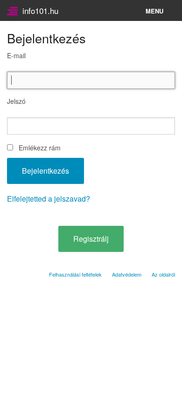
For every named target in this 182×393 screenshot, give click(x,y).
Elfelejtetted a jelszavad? (48, 198)
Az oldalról (163, 274)
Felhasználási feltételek (75, 274)
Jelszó (16, 101)
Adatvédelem (126, 274)
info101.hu (38, 10)
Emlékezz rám (40, 147)
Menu (154, 11)
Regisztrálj (91, 238)
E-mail (16, 55)
